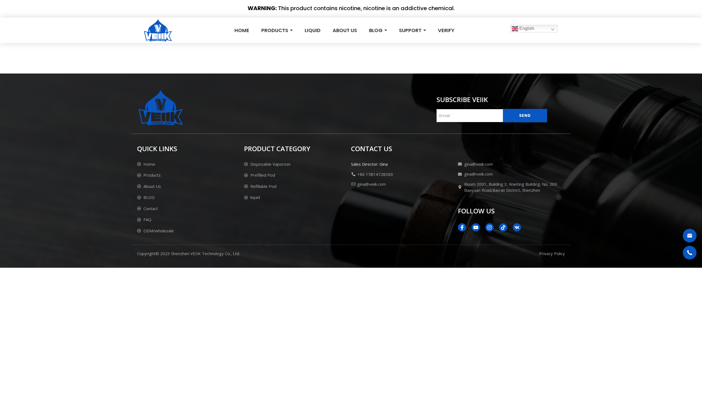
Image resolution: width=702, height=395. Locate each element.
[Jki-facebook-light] (462, 227)
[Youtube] (476, 227)
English (526, 28)
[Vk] (517, 227)
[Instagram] (489, 227)
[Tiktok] (503, 227)
